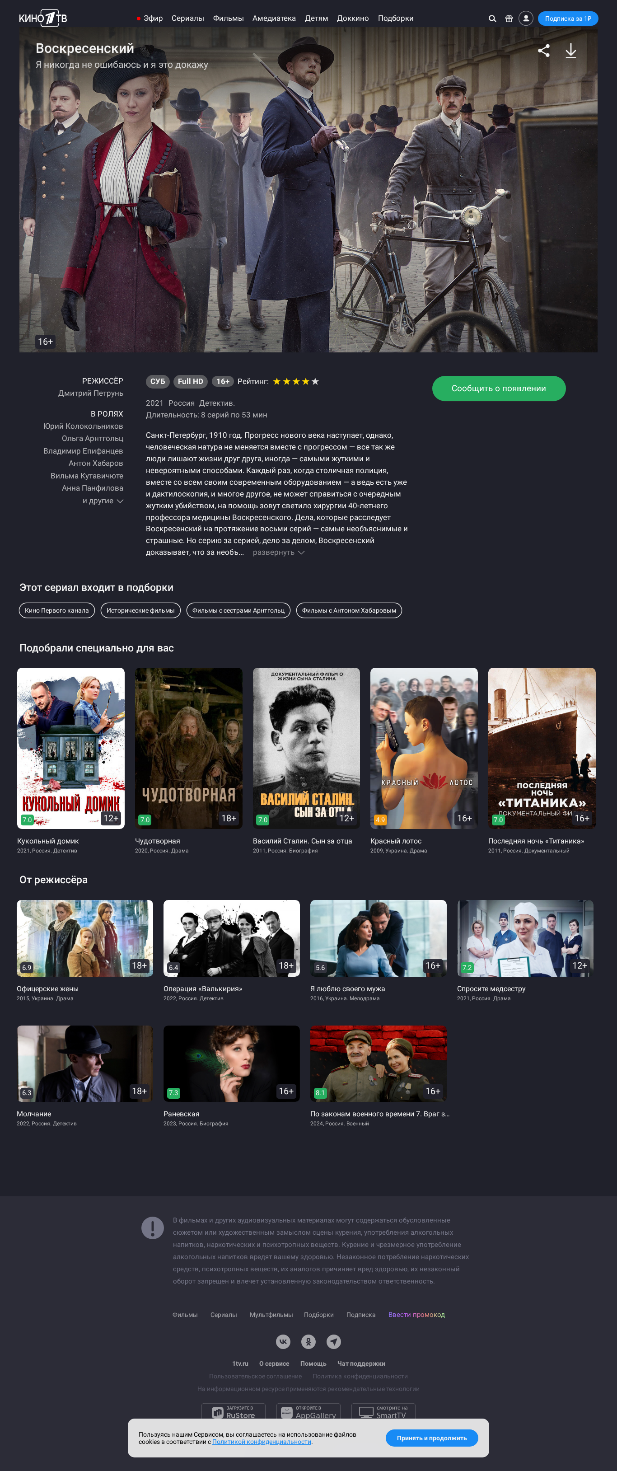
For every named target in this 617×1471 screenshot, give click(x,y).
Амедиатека (274, 18)
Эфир (153, 18)
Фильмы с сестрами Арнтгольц (238, 610)
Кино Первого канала (57, 610)
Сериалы (188, 18)
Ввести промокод (416, 1315)
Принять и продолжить (432, 1438)
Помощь (313, 1363)
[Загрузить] (571, 50)
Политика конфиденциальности (360, 1376)
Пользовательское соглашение (255, 1376)
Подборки (396, 18)
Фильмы (228, 18)
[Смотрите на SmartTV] (383, 1412)
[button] (543, 50)
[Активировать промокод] (509, 18)
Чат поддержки (361, 1363)
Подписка (361, 1314)
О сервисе (274, 1363)
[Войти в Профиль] (526, 18)
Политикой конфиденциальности (261, 1441)
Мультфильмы (271, 1314)
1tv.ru (240, 1363)
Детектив (216, 403)
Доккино (353, 18)
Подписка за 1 (568, 18)
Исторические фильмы (141, 610)
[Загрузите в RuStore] (233, 1412)
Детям (316, 18)
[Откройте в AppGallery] (308, 1412)
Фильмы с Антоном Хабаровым (349, 610)
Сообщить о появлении (499, 389)
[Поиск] (492, 18)
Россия (181, 403)
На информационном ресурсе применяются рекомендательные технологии (308, 1388)
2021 (155, 403)
